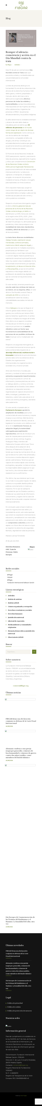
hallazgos (13, 308)
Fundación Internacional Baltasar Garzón (20, 583)
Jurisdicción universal (16, 617)
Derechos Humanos (13, 547)
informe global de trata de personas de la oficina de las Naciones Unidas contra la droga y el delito (19, 208)
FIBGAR (9, 577)
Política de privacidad (15, 1003)
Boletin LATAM (13, 603)
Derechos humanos (15, 614)
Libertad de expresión (16, 621)
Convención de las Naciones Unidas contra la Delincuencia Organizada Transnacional (20, 164)
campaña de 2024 (12, 295)
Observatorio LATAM (15, 637)
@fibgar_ (10, 580)
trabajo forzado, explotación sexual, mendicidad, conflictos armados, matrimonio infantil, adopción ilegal (18, 242)
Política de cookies (14, 1007)
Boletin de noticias (15, 599)
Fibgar (9, 65)
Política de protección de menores (19, 1011)
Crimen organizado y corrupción (20, 606)
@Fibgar (10, 575)
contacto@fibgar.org (20, 686)
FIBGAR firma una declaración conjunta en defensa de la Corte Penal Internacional (21, 721)
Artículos (17, 65)
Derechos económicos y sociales (20, 610)
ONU (7, 549)
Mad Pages (23, 1095)
